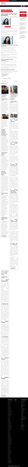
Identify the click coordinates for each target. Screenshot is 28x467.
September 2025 (10, 414)
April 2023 (9, 448)
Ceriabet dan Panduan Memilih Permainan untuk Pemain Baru (23, 32)
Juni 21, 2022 (4, 98)
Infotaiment (22, 410)
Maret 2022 (9, 458)
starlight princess (23, 425)
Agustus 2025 (9, 415)
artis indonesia (4, 78)
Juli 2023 (9, 445)
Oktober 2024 (9, 427)
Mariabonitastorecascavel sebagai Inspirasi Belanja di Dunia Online (23, 24)
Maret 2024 (9, 435)
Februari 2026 (9, 408)
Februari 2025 (9, 422)
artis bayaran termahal (3, 55)
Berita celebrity (23, 402)
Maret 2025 (9, 421)
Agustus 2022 (9, 453)
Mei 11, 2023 (4, 276)
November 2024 (10, 426)
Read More (4, 236)
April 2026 (9, 406)
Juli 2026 (9, 402)
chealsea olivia (22, 408)
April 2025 (9, 420)
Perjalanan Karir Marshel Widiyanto (4, 95)
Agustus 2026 (9, 401)
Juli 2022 (9, 454)
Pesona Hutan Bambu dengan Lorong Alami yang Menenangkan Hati (23, 19)
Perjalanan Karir (23, 416)
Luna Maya (22, 411)
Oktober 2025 (9, 413)
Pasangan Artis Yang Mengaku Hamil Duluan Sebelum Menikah (13, 97)
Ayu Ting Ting (9, 78)
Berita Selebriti (3, 3)
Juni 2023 (9, 446)
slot (21, 423)
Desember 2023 (10, 439)
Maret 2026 (9, 407)
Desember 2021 (10, 460)
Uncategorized (22, 426)
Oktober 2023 (9, 441)
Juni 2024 (9, 432)
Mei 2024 (9, 433)
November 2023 (10, 440)
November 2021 (10, 461)
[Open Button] (21, 6)
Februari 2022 (9, 459)
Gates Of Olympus (23, 409)
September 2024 (10, 428)
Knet (2, 99)
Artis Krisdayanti (23, 401)
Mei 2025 (9, 419)
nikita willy (22, 415)
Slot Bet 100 (22, 424)
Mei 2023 (9, 447)
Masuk (15, 401)
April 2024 (9, 434)
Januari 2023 (9, 452)
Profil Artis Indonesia (7, 26)
